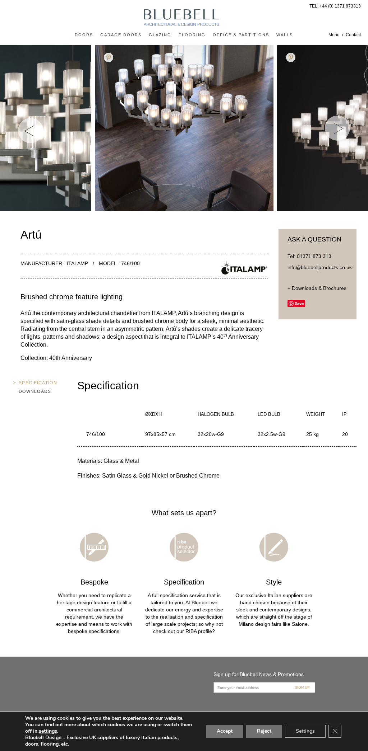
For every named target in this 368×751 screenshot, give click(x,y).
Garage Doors (121, 35)
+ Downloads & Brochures (317, 288)
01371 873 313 (314, 256)
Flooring (192, 35)
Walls (284, 35)
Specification (38, 382)
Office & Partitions (241, 35)
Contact (353, 34)
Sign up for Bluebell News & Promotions (258, 674)
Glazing (160, 35)
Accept (225, 731)
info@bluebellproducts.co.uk (320, 267)
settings (48, 731)
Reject (264, 731)
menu (334, 34)
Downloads (35, 391)
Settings (305, 731)
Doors (84, 35)
